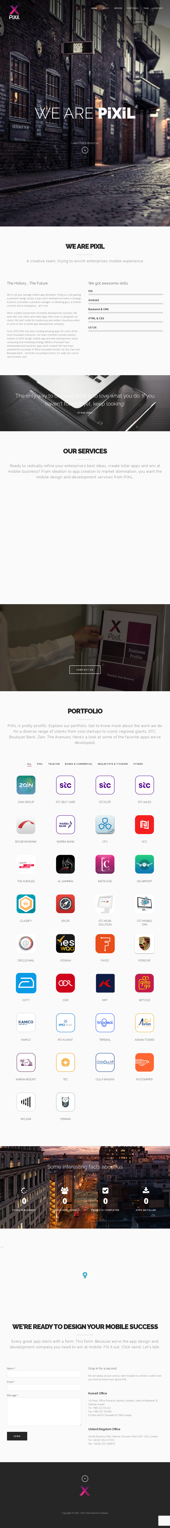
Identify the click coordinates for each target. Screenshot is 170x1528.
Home (94, 8)
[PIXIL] (105, 854)
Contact (158, 8)
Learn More (26, 537)
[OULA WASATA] (105, 1052)
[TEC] (65, 1052)
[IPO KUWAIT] (65, 1012)
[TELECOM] (26, 774)
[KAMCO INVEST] (26, 1012)
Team (146, 8)
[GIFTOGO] (144, 972)
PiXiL (40, 764)
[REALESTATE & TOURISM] (26, 854)
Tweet (88, 1501)
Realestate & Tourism (113, 764)
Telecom (54, 764)
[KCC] (144, 814)
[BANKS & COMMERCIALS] (26, 814)
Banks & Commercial (78, 764)
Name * (11, 1368)
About (105, 8)
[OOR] (65, 972)
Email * (11, 1381)
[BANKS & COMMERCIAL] (105, 814)
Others (138, 764)
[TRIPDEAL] (105, 1012)
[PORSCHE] (144, 933)
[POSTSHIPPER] (144, 1052)
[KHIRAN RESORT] (26, 1052)
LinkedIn (81, 1501)
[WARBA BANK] (65, 814)
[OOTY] (26, 972)
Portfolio (132, 8)
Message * (12, 1395)
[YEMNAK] (65, 1091)
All (29, 764)
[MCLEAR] (26, 1091)
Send (17, 1436)
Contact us (85, 669)
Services (118, 8)
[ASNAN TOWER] (144, 1012)
